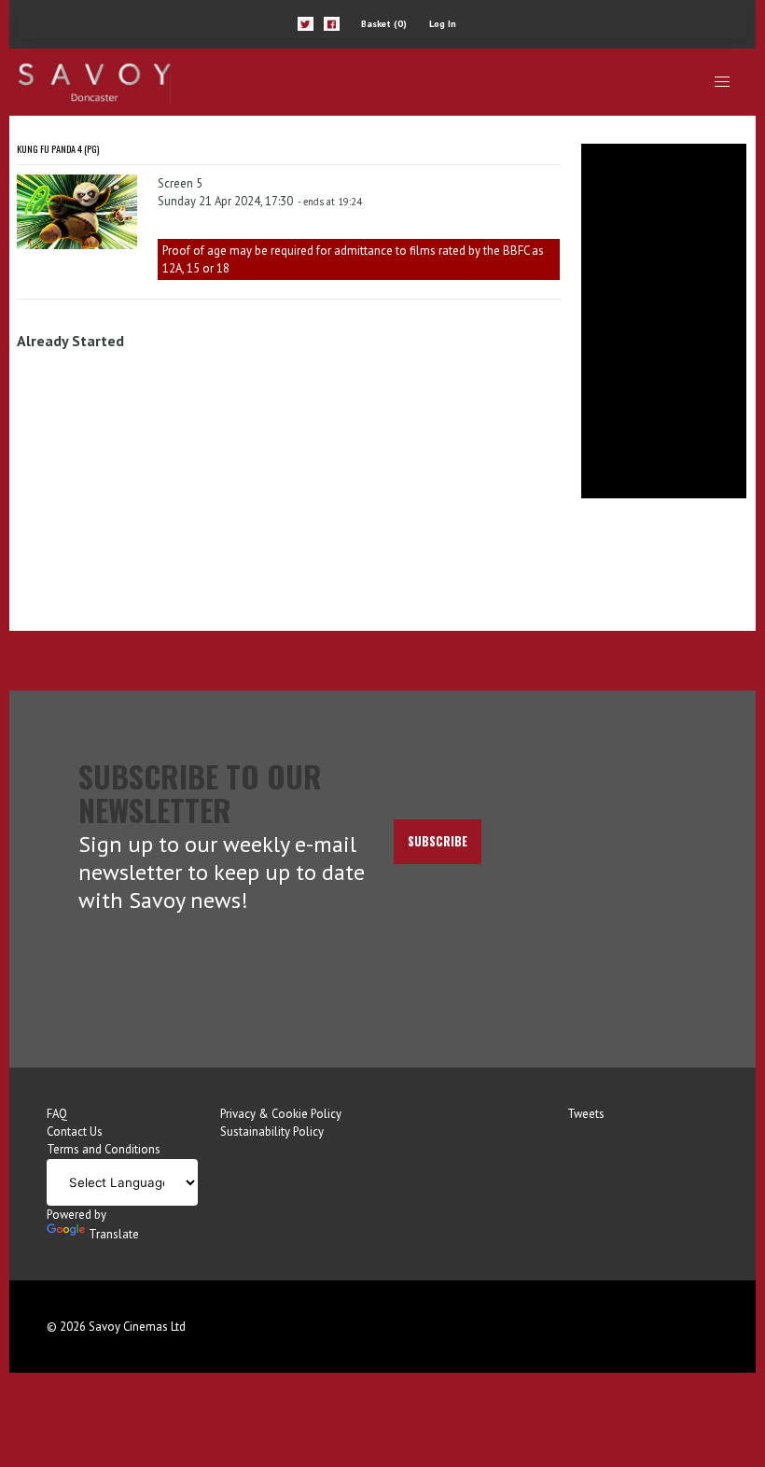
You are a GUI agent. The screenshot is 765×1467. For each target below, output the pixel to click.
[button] (305, 24)
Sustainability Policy (272, 1131)
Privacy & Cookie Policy (280, 1114)
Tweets (586, 1114)
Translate (114, 1234)
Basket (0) (384, 24)
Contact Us (75, 1131)
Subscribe (437, 841)
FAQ (57, 1114)
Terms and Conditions (103, 1149)
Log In (442, 24)
